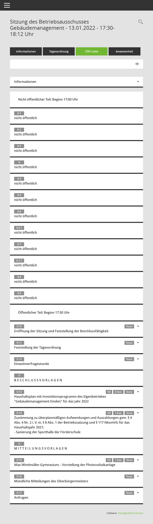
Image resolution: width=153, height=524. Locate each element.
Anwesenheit (124, 51)
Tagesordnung (59, 51)
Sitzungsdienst (130, 513)
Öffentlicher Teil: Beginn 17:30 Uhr (44, 312)
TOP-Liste (91, 51)
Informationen (26, 51)
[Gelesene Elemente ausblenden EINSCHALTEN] (137, 64)
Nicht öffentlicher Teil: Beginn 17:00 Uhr (48, 99)
